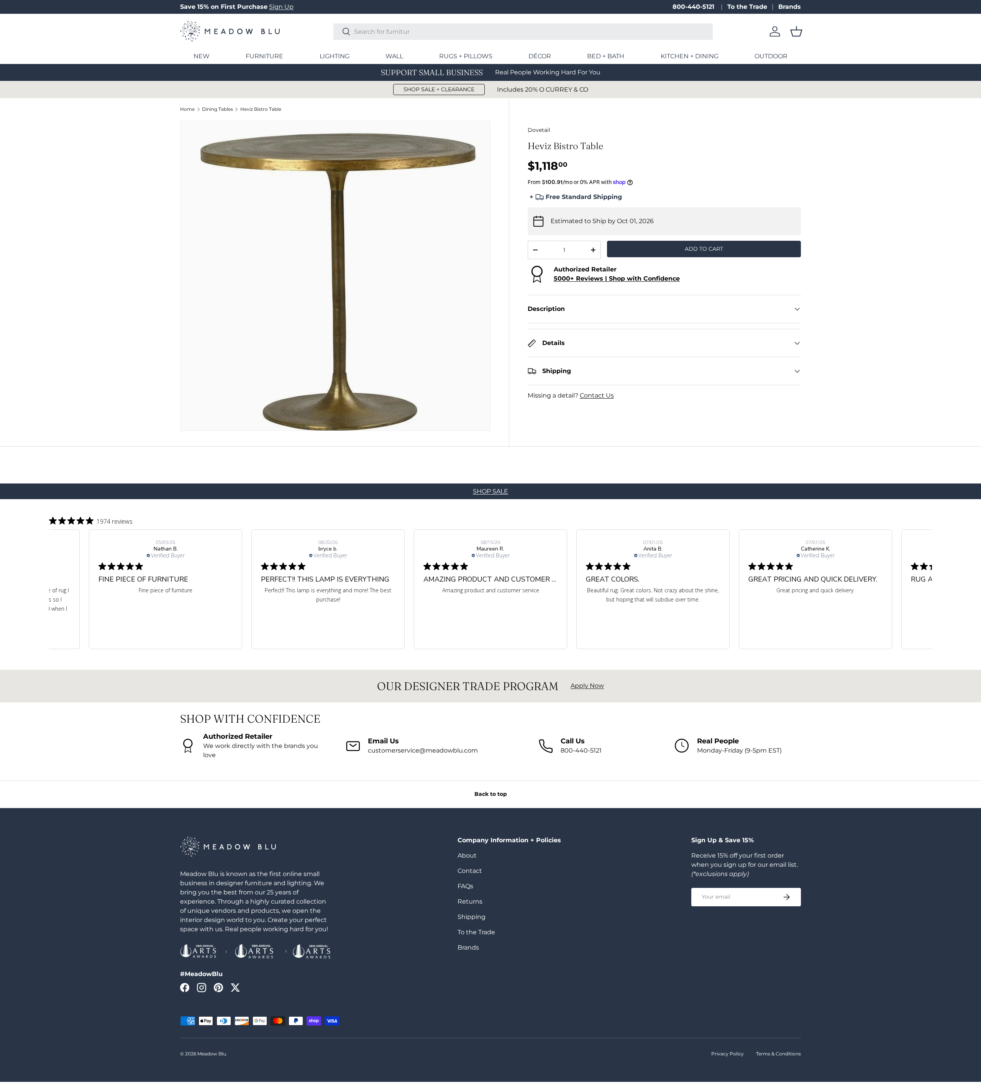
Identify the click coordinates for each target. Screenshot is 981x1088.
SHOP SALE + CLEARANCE (439, 89)
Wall (394, 56)
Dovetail (539, 130)
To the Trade (747, 6)
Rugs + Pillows (465, 56)
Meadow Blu (211, 1054)
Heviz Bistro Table (260, 109)
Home (187, 109)
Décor (539, 56)
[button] (796, 31)
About (467, 855)
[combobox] (523, 31)
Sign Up (281, 6)
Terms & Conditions (778, 1054)
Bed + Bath (605, 56)
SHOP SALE (490, 491)
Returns (470, 901)
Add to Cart (704, 248)
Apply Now (587, 685)
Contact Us (597, 395)
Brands (789, 6)
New (202, 56)
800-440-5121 (694, 6)
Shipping (472, 916)
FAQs (465, 886)
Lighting (334, 56)
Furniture (264, 56)
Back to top (490, 794)
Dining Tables (217, 109)
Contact (470, 870)
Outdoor (771, 56)
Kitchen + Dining (690, 56)
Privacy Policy (727, 1054)
